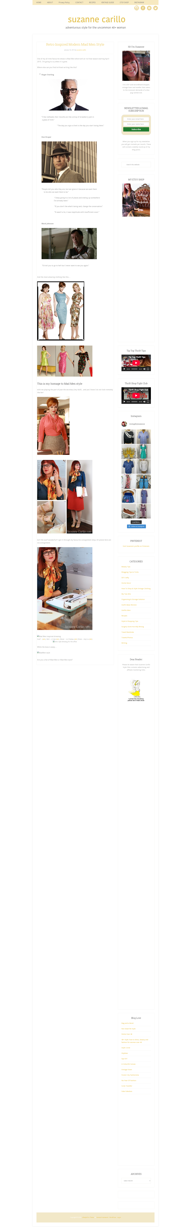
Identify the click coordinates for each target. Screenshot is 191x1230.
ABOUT (50, 2)
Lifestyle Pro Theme (88, 1217)
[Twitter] (156, 8)
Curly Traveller (126, 1086)
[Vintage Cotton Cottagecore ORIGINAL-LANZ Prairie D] (143, 451)
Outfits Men (126, 610)
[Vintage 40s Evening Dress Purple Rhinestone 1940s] (143, 496)
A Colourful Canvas (128, 1064)
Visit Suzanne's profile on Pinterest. (136, 546)
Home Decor (126, 583)
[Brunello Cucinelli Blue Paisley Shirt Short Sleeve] (128, 466)
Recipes (124, 616)
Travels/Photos (127, 638)
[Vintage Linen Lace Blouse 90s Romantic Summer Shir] (143, 466)
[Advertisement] (138, 736)
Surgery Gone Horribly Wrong (132, 627)
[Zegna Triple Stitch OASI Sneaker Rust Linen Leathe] (128, 511)
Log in (119, 1217)
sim (44, 639)
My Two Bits (126, 594)
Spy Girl (124, 1059)
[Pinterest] (149, 8)
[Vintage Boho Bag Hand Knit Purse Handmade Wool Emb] (128, 496)
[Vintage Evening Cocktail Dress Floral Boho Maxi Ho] (128, 481)
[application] (136, 363)
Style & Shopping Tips (129, 621)
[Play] (124, 369)
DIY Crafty (125, 578)
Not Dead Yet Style (128, 1029)
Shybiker (124, 1053)
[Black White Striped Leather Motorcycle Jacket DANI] (128, 436)
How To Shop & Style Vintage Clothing (136, 589)
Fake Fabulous (126, 1091)
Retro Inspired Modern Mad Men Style (75, 44)
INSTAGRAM (139, 2)
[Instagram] (137, 8)
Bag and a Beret (127, 1023)
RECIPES (92, 2)
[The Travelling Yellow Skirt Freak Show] (136, 701)
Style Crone (125, 1048)
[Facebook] (143, 8)
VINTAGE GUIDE (107, 2)
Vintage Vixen (126, 1070)
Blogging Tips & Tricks (130, 572)
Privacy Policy (64, 2)
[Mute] (144, 369)
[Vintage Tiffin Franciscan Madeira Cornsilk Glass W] (128, 451)
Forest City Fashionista (130, 1075)
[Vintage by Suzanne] (136, 216)
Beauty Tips (125, 567)
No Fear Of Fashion (128, 1081)
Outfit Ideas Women (129, 605)
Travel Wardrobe (127, 632)
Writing (124, 643)
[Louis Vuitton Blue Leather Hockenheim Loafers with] (143, 481)
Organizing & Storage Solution (133, 599)
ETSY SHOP (124, 2)
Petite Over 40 (126, 1034)
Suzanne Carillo (95, 21)
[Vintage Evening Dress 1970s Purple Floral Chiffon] (143, 511)
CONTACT (79, 2)
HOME (38, 2)
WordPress (112, 1217)
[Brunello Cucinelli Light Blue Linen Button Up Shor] (143, 436)
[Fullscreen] (148, 369)
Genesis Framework (102, 1217)
